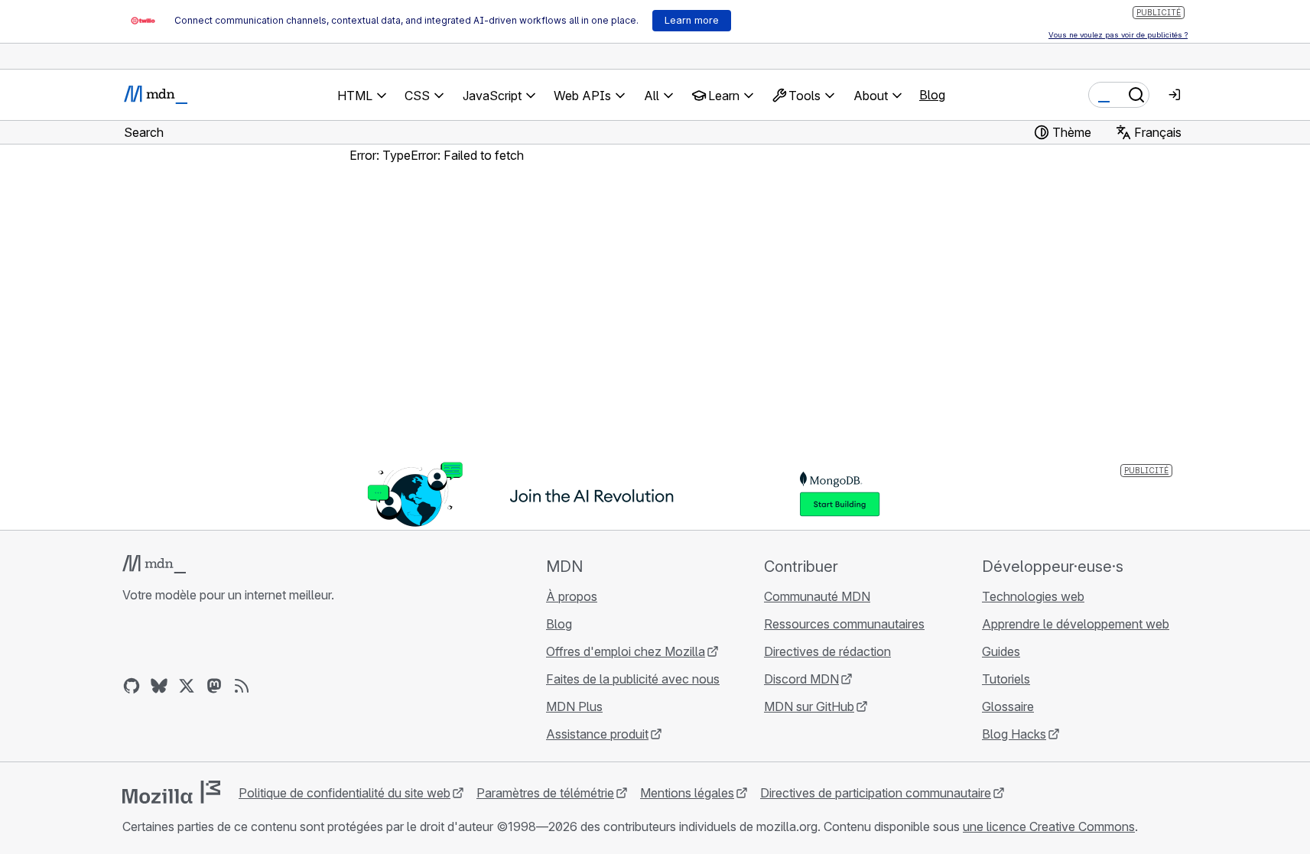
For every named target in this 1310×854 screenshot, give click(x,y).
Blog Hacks (1014, 734)
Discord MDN (801, 679)
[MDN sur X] (186, 686)
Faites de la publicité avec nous (633, 679)
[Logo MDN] (154, 564)
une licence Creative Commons (1049, 826)
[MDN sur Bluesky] (159, 686)
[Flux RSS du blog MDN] (241, 686)
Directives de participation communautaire (875, 792)
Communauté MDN (817, 596)
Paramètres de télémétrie (545, 792)
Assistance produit (597, 734)
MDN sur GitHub (809, 706)
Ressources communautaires (844, 624)
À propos (571, 596)
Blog (932, 94)
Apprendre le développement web (1075, 624)
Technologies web (1033, 596)
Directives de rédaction (827, 651)
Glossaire (1008, 706)
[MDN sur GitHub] (131, 686)
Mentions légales (687, 792)
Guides (1001, 651)
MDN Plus (574, 706)
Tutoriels (1006, 679)
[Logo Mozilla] (171, 792)
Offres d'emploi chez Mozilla (625, 651)
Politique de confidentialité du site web (344, 792)
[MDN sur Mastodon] (214, 686)
